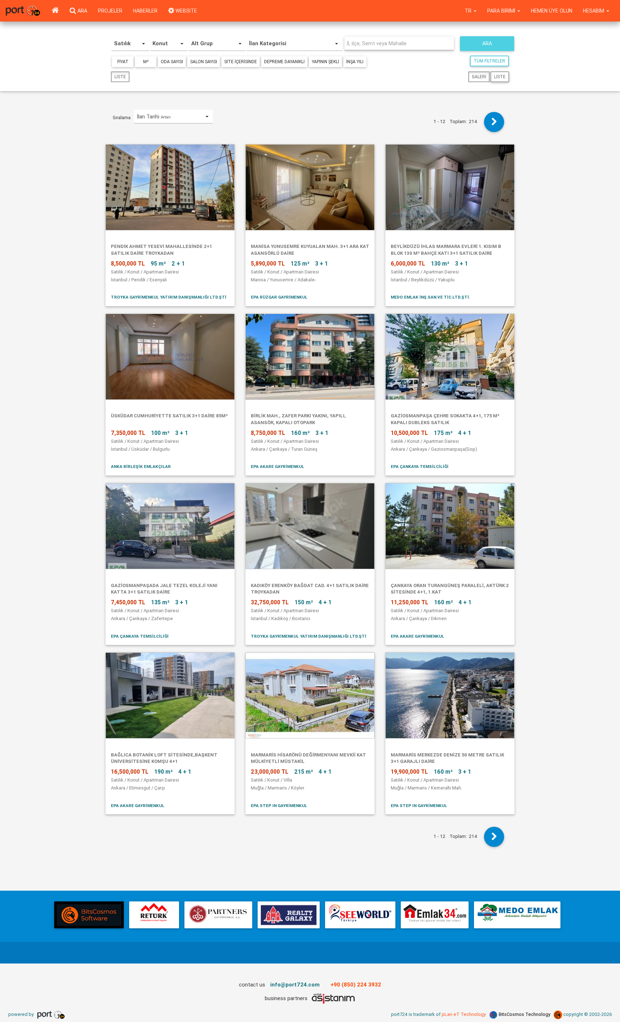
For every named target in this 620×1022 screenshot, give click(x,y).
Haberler (145, 11)
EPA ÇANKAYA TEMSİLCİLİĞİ (419, 466)
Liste (120, 76)
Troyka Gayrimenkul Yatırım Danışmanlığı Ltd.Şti (168, 297)
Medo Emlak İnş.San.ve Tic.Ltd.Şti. (430, 297)
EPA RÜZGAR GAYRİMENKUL (279, 297)
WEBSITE (185, 11)
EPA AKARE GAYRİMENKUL (277, 466)
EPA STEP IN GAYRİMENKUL (279, 805)
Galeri (479, 76)
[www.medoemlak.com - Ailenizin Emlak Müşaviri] (517, 914)
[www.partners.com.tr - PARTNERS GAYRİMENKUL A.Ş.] (218, 914)
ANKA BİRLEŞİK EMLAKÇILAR (141, 466)
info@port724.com (295, 984)
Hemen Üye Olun (551, 11)
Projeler (110, 11)
